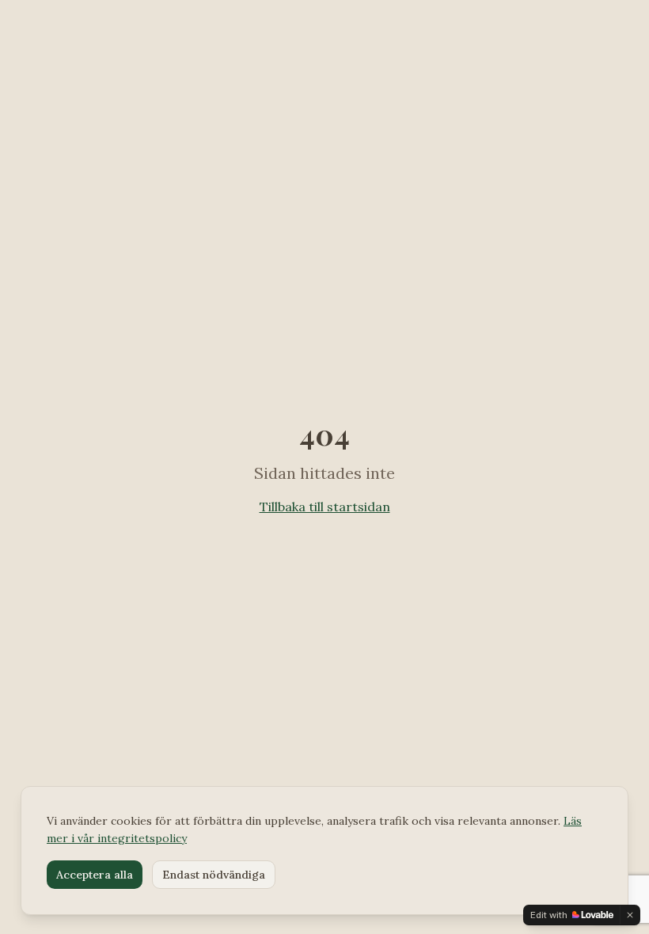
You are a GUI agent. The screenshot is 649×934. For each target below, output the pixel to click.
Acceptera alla (94, 875)
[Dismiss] (630, 915)
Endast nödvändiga (213, 875)
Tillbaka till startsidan (325, 506)
